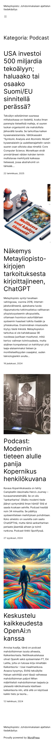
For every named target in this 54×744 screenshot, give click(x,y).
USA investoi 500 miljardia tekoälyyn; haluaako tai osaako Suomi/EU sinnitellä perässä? (23, 80)
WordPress (33, 737)
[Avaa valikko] (5, 16)
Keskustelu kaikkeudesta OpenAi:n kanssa (23, 627)
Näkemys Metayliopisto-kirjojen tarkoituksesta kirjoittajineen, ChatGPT (25, 270)
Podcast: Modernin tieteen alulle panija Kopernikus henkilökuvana (25, 460)
